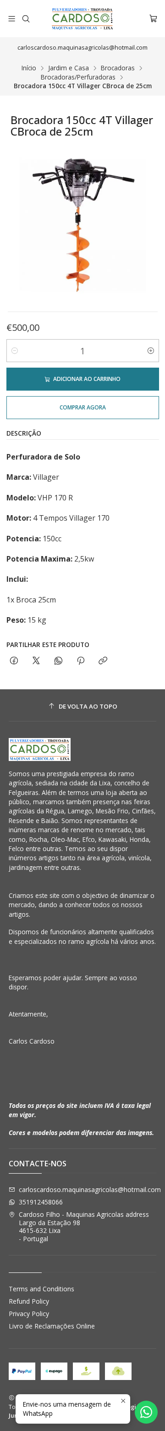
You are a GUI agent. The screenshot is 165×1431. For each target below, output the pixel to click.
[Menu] (12, 18)
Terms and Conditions (41, 1288)
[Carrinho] (153, 18)
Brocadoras (118, 68)
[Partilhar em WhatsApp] (58, 661)
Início (29, 68)
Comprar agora (83, 407)
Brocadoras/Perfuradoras (78, 77)
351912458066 (41, 1202)
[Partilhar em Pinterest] (80, 661)
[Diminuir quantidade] (14, 351)
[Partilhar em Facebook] (14, 661)
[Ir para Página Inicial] (82, 18)
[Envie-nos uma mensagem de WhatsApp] (146, 1412)
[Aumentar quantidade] (151, 351)
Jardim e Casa (68, 68)
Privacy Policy (29, 1313)
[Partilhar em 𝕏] (36, 661)
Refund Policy (29, 1301)
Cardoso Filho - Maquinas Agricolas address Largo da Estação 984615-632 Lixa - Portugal (84, 1226)
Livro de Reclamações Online (52, 1326)
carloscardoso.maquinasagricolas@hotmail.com (90, 1189)
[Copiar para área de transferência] (102, 661)
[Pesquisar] (25, 18)
